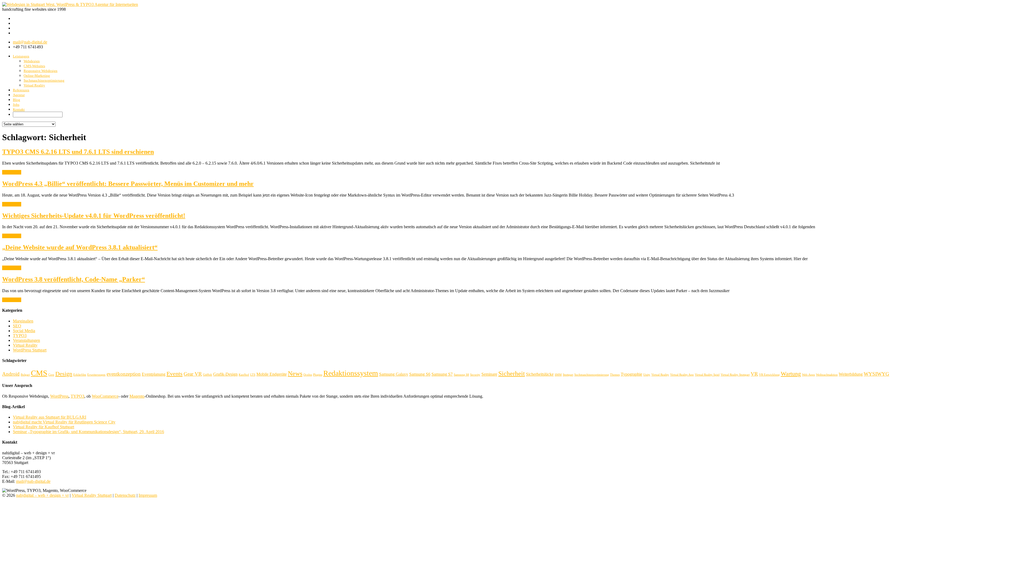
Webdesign (32, 61)
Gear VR (193, 374)
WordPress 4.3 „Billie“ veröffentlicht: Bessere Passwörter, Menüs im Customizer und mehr (128, 183)
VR (754, 374)
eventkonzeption (124, 374)
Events (174, 373)
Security (475, 374)
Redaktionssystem (350, 373)
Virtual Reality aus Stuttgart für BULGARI (49, 417)
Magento (136, 396)
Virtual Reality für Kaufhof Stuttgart (43, 427)
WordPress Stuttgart (29, 350)
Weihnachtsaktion (827, 374)
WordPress (59, 396)
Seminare (489, 374)
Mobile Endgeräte (271, 374)
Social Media (24, 330)
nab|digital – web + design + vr (42, 495)
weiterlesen (11, 172)
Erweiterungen (96, 374)
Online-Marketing (37, 76)
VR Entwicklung (769, 374)
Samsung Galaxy (393, 374)
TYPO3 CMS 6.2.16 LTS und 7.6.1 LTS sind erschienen (78, 151)
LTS (252, 374)
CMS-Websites (34, 66)
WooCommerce (105, 396)
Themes (615, 374)
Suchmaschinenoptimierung (44, 80)
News (295, 373)
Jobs (16, 105)
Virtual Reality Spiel (707, 374)
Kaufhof (244, 374)
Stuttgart (568, 374)
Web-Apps (808, 374)
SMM (558, 374)
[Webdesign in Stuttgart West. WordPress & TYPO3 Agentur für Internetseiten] (70, 4)
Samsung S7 (442, 374)
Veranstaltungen (26, 340)
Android (11, 374)
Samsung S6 (419, 374)
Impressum (148, 495)
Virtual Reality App (682, 374)
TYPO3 (20, 335)
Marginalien (23, 321)
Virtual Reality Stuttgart (735, 374)
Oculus (307, 374)
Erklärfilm (79, 374)
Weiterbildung (851, 374)
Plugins (317, 374)
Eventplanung (153, 374)
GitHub (207, 374)
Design (63, 373)
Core (51, 374)
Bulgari (25, 374)
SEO (17, 326)
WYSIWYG (876, 374)
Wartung (791, 373)
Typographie (631, 374)
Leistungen (21, 56)
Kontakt (19, 109)
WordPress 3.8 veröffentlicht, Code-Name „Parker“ (73, 279)
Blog (16, 100)
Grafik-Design (225, 374)
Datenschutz (125, 495)
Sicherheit (511, 373)
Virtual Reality (34, 85)
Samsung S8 (461, 374)
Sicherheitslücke (540, 374)
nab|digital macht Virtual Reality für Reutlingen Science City (64, 422)
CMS (39, 373)
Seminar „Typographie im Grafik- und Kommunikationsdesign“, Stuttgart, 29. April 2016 (88, 431)
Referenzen (21, 90)
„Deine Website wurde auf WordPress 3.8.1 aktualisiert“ (80, 247)
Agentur (19, 95)
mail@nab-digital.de (30, 42)
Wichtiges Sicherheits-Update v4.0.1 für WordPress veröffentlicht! (93, 215)
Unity (646, 374)
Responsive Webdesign (40, 71)
